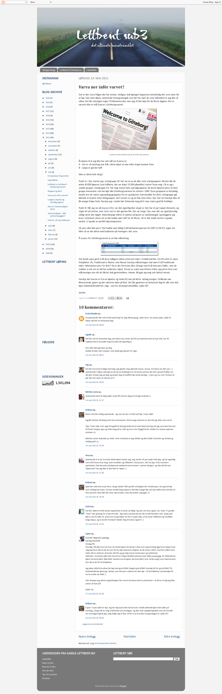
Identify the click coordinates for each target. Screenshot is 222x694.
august (51, 159)
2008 (48, 253)
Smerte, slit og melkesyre (59, 220)
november (53, 146)
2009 (48, 249)
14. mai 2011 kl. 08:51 (94, 355)
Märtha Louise (91, 392)
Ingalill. (88, 335)
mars (50, 230)
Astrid (88, 506)
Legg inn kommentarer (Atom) (103, 643)
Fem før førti (47, 671)
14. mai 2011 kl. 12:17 (94, 400)
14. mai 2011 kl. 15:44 (94, 473)
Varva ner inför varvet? (58, 195)
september (53, 155)
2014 (48, 124)
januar (51, 239)
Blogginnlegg (49, 70)
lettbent (92, 298)
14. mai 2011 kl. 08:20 (94, 325)
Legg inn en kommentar (92, 624)
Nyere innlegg (87, 636)
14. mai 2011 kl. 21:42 (94, 524)
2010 (48, 244)
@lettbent (46, 84)
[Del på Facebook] (118, 298)
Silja (87, 365)
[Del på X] (115, 298)
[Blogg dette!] (112, 298)
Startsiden (130, 636)
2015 (48, 120)
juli (49, 163)
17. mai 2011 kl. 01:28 (94, 594)
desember (53, 141)
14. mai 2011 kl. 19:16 (94, 497)
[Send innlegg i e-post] (127, 298)
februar (51, 235)
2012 (48, 133)
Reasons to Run (49, 667)
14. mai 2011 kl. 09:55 (94, 382)
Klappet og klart (55, 191)
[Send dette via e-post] (109, 298)
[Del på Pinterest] (120, 298)
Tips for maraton (49, 674)
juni (50, 168)
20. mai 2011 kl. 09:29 (94, 618)
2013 (48, 129)
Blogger (123, 686)
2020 (48, 98)
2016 (48, 116)
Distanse (46, 678)
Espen (88, 534)
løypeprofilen (108, 208)
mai (50, 172)
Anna (87, 455)
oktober (52, 150)
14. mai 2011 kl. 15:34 (94, 446)
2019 (48, 102)
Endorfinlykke (91, 314)
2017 (48, 111)
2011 (48, 138)
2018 (48, 107)
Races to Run (47, 663)
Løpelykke (91, 70)
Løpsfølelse (53, 180)
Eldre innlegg (172, 636)
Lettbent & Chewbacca (71, 70)
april (50, 226)
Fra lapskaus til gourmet (58, 176)
